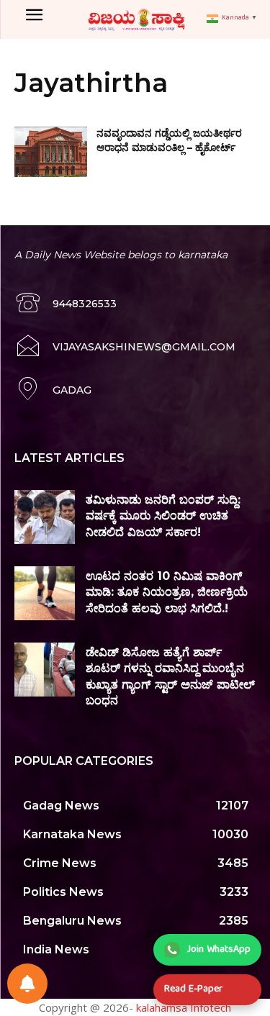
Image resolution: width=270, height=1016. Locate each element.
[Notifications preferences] (27, 983)
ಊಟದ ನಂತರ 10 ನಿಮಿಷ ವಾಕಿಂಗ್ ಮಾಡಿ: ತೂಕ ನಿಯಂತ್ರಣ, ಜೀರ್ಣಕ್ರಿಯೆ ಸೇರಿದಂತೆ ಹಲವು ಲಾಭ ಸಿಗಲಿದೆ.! (167, 592)
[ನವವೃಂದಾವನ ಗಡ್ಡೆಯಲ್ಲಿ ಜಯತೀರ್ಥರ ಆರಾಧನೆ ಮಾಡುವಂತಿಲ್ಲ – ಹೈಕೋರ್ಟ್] (50, 152)
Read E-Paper (193, 989)
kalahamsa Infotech (183, 1007)
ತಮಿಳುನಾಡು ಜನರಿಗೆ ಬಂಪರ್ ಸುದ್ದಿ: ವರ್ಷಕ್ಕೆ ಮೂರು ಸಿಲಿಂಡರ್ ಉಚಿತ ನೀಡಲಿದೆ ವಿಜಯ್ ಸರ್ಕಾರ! (163, 516)
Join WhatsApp (219, 949)
